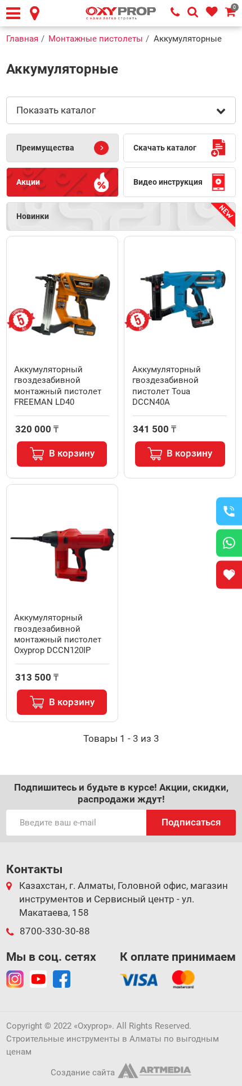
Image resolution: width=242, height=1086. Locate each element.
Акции (28, 181)
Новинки (32, 216)
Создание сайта (83, 1072)
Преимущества (45, 147)
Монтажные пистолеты (95, 39)
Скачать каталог (164, 147)
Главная (22, 39)
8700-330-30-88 (55, 931)
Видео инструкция (168, 181)
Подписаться (191, 822)
